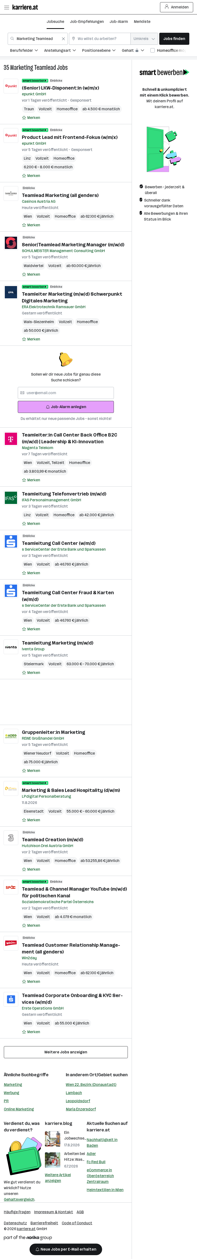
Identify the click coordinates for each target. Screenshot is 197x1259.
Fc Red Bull (96, 1162)
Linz (27, 158)
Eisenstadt (34, 811)
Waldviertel (33, 265)
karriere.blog (58, 1123)
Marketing (13, 1084)
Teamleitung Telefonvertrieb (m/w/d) (64, 494)
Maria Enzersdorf (81, 1109)
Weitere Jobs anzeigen (65, 1052)
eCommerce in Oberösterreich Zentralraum (100, 1176)
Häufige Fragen (17, 1212)
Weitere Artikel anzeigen (58, 1178)
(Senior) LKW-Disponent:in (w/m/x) (60, 88)
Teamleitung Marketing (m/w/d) (57, 643)
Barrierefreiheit (44, 1223)
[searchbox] (66, 393)
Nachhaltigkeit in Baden (102, 1142)
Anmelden (180, 7)
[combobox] (38, 39)
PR (6, 1101)
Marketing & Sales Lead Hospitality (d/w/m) (71, 790)
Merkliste (142, 21)
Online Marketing (19, 1109)
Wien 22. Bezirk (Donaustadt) (91, 1084)
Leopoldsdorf (78, 1101)
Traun (29, 109)
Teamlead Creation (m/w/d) (52, 839)
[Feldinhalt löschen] (63, 39)
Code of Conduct (77, 1223)
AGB (80, 1212)
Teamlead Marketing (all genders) (60, 195)
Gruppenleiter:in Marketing (53, 732)
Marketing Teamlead (33, 68)
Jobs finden (174, 38)
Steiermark (34, 664)
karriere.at (98, 1130)
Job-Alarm (119, 21)
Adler (91, 1153)
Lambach (74, 1092)
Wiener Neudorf (37, 753)
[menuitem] (27, 51)
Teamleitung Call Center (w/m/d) (58, 543)
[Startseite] (26, 7)
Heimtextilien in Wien (105, 1189)
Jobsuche (55, 21)
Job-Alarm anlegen (68, 406)
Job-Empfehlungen (87, 21)
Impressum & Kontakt (53, 1212)
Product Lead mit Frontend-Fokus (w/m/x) (69, 137)
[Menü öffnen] (6, 7)
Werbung (11, 1092)
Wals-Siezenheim (39, 322)
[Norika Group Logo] (28, 1238)
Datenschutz (15, 1223)
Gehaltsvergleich (19, 1199)
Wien (28, 216)
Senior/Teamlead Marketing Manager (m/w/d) (73, 245)
